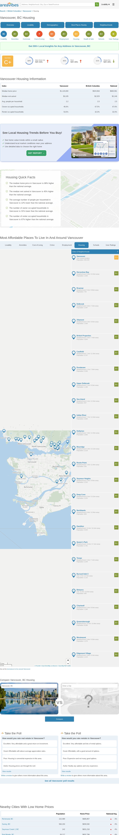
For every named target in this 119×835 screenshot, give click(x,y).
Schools (96, 245)
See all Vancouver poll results (59, 781)
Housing (81, 245)
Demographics (52, 25)
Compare (59, 719)
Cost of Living (37, 245)
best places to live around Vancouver (18, 669)
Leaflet (69, 666)
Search (2, 11)
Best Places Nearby (79, 25)
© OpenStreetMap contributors (49, 666)
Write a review (6, 775)
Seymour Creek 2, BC (10, 829)
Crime (52, 245)
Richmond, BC (7, 819)
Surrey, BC (6, 824)
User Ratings (111, 245)
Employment (67, 245)
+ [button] (68, 660)
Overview (10, 25)
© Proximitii (37, 666)
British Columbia (14, 11)
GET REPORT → (36, 153)
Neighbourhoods (106, 25)
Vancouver (27, 11)
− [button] (68, 663)
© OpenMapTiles (62, 666)
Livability (104, 4)
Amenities (23, 245)
